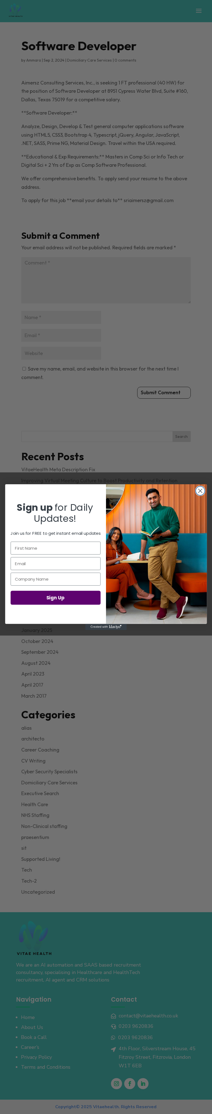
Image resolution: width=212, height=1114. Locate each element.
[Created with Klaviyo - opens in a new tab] (106, 627)
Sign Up (55, 597)
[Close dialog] (200, 490)
